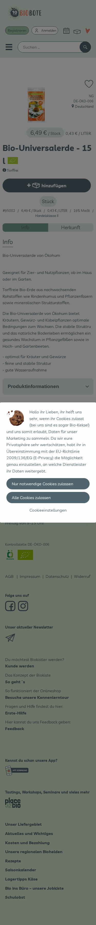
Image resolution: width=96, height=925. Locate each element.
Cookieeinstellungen (48, 510)
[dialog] (48, 462)
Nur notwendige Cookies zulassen (42, 483)
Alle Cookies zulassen (31, 497)
